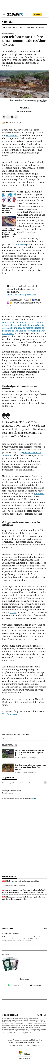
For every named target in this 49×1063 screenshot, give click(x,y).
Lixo (3, 783)
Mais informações (7, 793)
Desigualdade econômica (15, 783)
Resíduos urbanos (32, 783)
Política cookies (37, 1040)
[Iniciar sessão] (45, 14)
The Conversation (11, 714)
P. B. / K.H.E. (25, 108)
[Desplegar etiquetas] (45, 782)
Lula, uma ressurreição (16, 886)
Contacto (9, 1040)
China (13, 612)
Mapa (24, 1042)
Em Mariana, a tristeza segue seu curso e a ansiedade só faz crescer (30, 767)
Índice (28, 1045)
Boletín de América (10, 934)
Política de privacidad (15, 1042)
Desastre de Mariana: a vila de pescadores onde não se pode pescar (29, 753)
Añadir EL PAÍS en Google (13, 123)
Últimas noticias (9, 877)
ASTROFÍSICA (40, 27)
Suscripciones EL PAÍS (32, 1042)
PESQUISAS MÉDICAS (19, 27)
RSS (25, 1045)
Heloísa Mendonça (21, 758)
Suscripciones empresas (16, 1045)
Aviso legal (28, 1040)
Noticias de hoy (35, 1045)
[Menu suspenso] (4, 14)
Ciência (7, 21)
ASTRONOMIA (31, 27)
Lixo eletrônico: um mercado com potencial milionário (8, 208)
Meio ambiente (7, 34)
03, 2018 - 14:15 (24, 111)
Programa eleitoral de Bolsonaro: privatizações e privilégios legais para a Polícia (24, 898)
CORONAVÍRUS (7, 27)
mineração (20, 244)
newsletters (7, 928)
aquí (35, 798)
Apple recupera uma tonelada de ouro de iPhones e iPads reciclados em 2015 (9, 233)
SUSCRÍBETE (37, 14)
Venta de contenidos (19, 1040)
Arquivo (5, 954)
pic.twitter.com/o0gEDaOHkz (21, 294)
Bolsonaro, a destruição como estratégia (23, 881)
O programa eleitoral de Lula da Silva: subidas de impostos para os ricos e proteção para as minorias (24, 891)
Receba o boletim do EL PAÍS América (18, 734)
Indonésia (39, 493)
